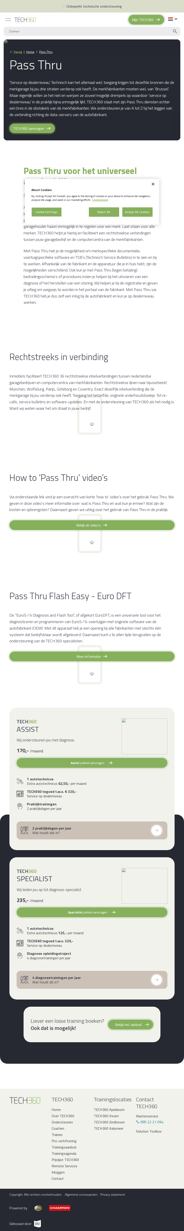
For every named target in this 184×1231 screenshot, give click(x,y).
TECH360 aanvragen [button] (28, 128)
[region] (92, 202)
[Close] (153, 184)
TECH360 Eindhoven (109, 1122)
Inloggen (58, 1172)
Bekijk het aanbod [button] (128, 1024)
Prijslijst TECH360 (65, 1159)
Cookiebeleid (100, 200)
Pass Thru (46, 52)
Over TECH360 (63, 1116)
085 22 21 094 (151, 1122)
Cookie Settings (46, 212)
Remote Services (64, 1166)
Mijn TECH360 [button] (142, 19)
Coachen (58, 1128)
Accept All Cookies (137, 212)
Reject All (104, 212)
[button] (92, 763)
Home (30, 52)
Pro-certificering (64, 1141)
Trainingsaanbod (64, 1147)
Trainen (57, 1134)
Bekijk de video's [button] (88, 525)
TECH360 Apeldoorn (109, 1109)
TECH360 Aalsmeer (108, 1128)
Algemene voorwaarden (81, 1194)
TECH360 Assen (106, 1116)
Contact (58, 1178)
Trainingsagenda (64, 1153)
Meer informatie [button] (88, 656)
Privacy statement (112, 1194)
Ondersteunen (62, 1122)
